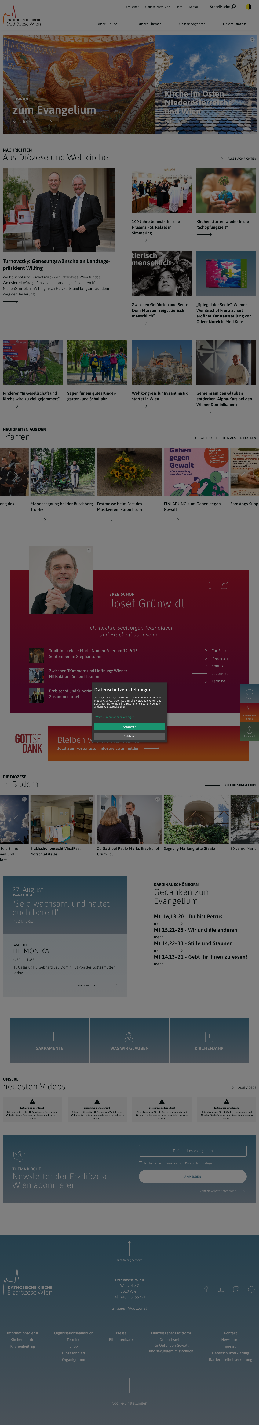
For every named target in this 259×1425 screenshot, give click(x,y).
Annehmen (129, 726)
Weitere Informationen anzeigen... (115, 717)
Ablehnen (129, 736)
